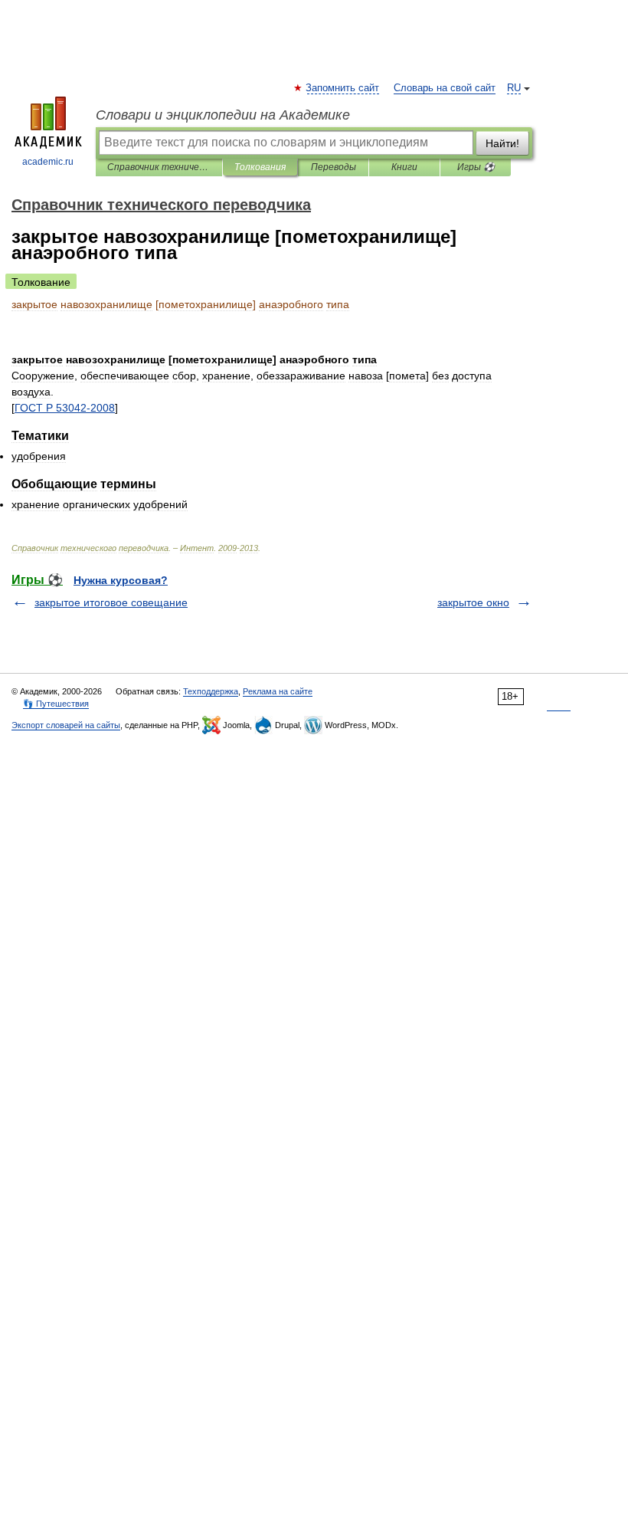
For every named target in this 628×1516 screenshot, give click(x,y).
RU (514, 88)
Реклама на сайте (277, 691)
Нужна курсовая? (121, 580)
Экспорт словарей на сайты (65, 725)
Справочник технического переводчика (159, 167)
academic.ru (48, 161)
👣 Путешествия (56, 703)
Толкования (260, 167)
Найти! (502, 143)
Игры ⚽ (476, 167)
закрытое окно (473, 602)
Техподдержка (210, 691)
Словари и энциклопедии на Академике (223, 115)
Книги (404, 167)
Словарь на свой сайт (445, 88)
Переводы (333, 167)
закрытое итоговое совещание (111, 602)
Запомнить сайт (343, 88)
